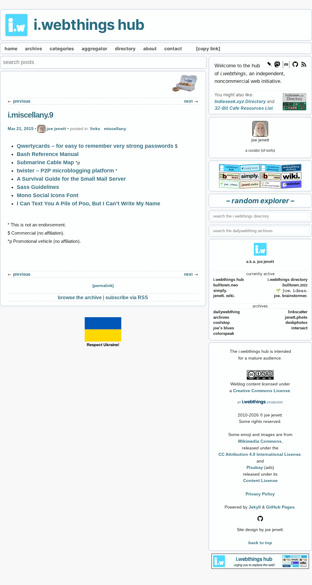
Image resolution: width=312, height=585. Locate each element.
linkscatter (297, 312)
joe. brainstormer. (290, 296)
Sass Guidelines (38, 187)
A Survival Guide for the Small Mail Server (71, 179)
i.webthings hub (89, 25)
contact (173, 48)
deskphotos (296, 323)
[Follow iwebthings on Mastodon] (277, 64)
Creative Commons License (261, 390)
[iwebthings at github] (260, 518)
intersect (299, 328)
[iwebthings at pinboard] (269, 64)
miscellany (115, 128)
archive (33, 48)
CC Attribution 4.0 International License (259, 454)
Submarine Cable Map (45, 162)
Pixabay (254, 467)
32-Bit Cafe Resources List (243, 108)
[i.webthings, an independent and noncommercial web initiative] (229, 167)
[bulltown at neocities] (270, 175)
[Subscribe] (303, 64)
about (150, 48)
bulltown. (294, 285)
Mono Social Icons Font (47, 195)
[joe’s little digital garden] (229, 184)
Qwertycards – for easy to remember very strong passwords (95, 146)
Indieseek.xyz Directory (240, 101)
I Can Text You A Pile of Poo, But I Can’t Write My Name (88, 203)
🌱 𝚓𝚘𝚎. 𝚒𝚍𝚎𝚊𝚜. (291, 291)
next (188, 101)
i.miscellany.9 (30, 114)
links (95, 128)
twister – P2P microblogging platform (65, 171)
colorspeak (223, 334)
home (11, 48)
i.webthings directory (287, 280)
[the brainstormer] (270, 184)
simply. (220, 291)
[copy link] (208, 48)
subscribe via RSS (126, 297)
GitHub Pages (280, 507)
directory (125, 48)
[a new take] (229, 175)
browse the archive (80, 297)
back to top (260, 542)
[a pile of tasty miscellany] (291, 175)
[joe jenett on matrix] (286, 64)
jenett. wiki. (224, 296)
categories (62, 48)
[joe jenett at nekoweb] (249, 184)
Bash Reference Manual (48, 154)
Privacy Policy (260, 493)
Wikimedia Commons (260, 441)
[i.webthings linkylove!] (249, 167)
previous (21, 101)
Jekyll (255, 507)
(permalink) (103, 286)
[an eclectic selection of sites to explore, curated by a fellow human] (270, 167)
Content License (260, 480)
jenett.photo (296, 317)
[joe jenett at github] (295, 64)
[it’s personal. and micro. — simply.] (249, 175)
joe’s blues (223, 328)
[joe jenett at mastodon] (291, 184)
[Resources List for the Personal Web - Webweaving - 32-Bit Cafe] (294, 106)
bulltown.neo (225, 285)
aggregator (94, 48)
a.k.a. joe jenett (260, 261)
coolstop (221, 323)
